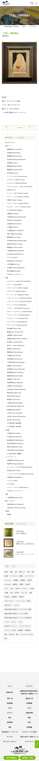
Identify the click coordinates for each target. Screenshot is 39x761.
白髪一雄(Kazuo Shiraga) (14, 234)
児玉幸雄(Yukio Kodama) (14, 359)
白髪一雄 (11, 634)
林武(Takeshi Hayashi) (13, 396)
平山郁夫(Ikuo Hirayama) (14, 436)
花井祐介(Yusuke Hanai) (14, 220)
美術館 (21, 576)
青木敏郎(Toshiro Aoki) (14, 328)
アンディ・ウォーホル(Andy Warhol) (18, 203)
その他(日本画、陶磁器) (14, 453)
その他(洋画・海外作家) (14, 426)
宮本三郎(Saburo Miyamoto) (15, 406)
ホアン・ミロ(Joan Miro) (14, 284)
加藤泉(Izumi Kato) (12, 213)
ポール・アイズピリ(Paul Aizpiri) (17, 305)
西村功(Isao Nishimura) (14, 393)
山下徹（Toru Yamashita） (15, 413)
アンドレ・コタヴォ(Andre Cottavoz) (18, 308)
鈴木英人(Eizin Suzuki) (14, 470)
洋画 (6, 278)
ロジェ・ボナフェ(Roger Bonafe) (17, 325)
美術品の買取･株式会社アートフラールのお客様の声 (18, 617)
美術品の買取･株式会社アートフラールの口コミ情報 (18, 609)
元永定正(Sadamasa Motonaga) (17, 240)
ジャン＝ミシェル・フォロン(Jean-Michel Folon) (20, 186)
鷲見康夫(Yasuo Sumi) (14, 237)
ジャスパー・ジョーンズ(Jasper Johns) (19, 207)
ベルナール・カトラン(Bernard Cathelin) (19, 301)
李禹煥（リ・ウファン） (22, 588)
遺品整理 (16, 580)
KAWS (11, 588)
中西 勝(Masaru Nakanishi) (15, 382)
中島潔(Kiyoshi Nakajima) (14, 477)
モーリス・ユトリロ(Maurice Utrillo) (18, 295)
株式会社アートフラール (11, 626)
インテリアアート (10, 457)
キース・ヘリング (20, 601)
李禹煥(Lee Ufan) (12, 163)
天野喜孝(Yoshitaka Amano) (15, 460)
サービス (7, 622)
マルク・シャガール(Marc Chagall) (17, 288)
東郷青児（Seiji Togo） (14, 379)
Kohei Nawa (8, 584)
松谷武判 (27, 584)
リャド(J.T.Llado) (12, 480)
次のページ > (31, 127)
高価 (17, 634)
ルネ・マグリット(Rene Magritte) (17, 322)
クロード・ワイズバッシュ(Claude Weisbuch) (20, 311)
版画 (33, 572)
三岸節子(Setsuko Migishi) (15, 403)
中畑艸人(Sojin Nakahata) (14, 386)
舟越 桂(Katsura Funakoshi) (15, 504)
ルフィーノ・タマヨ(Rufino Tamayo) (18, 196)
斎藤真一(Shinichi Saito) (14, 365)
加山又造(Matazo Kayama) (15, 443)
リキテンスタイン (9, 601)
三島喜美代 (14, 597)
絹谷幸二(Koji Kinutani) (14, 349)
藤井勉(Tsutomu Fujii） (14, 399)
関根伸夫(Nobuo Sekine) (14, 166)
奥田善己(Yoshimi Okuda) (14, 247)
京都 (31, 592)
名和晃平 (29, 580)
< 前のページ (7, 127)
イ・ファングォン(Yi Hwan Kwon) (17, 176)
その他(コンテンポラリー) (15, 274)
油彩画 (6, 576)
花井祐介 (17, 592)
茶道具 (7, 511)
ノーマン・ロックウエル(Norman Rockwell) (20, 474)
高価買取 (22, 580)
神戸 (6, 638)
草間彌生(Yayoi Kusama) (14, 156)
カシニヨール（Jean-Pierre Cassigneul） (19, 281)
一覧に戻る (19, 127)
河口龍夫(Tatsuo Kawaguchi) (15, 267)
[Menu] (36, 3)
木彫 (28, 572)
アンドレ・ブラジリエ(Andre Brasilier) (18, 315)
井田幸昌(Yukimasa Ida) (14, 224)
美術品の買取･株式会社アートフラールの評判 (16, 613)
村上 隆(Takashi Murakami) (15, 254)
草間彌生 (20, 630)
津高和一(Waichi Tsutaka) (14, 200)
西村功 (29, 601)
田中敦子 (21, 597)
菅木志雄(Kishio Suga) (13, 271)
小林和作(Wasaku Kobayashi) (16, 362)
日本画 (7, 430)
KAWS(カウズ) (11, 190)
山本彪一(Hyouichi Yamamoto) (16, 416)
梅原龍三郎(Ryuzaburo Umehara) (17, 338)
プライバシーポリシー (25, 626)
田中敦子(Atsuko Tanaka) (14, 244)
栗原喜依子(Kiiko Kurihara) (15, 352)
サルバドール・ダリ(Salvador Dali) (17, 318)
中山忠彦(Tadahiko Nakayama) (16, 389)
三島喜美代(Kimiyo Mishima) (15, 250)
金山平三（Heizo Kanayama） (16, 345)
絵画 (6, 634)
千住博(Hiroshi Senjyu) (14, 433)
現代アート (8, 146)
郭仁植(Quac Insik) (12, 173)
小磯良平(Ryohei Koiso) (14, 355)
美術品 (6, 572)
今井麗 (6, 592)
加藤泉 (21, 584)
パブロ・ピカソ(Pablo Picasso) (16, 291)
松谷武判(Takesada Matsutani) (16, 159)
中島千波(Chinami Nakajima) (15, 450)
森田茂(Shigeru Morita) (14, 409)
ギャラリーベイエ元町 (10, 630)
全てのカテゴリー (10, 142)
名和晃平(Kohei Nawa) (13, 153)
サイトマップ (29, 741)
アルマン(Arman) (12, 257)
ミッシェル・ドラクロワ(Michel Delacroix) (19, 467)
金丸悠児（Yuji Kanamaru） (15, 342)
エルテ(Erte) (10, 484)
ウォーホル (24, 592)
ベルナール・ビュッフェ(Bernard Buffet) (19, 298)
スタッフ (13, 622)
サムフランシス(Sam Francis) (16, 180)
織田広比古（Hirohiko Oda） (15, 332)
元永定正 (7, 597)
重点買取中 (28, 630)
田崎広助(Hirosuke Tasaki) (15, 376)
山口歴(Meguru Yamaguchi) (15, 230)
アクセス (20, 622)
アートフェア (13, 576)
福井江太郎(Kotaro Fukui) (14, 447)
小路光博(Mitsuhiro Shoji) (14, 497)
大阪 (11, 592)
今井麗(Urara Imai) (12, 227)
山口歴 (32, 588)
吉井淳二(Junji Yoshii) (13, 420)
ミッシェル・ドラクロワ (26, 634)
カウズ (6, 588)
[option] (19, 63)
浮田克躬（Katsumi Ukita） (15, 335)
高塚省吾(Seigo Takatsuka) (15, 372)
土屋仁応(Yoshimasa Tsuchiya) (16, 507)
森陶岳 (9, 514)
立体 (16, 572)
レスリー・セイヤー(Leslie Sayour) (17, 487)
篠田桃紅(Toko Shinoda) (14, 149)
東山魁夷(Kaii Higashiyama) (15, 440)
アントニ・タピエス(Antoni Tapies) (17, 193)
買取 (11, 572)
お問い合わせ (8, 605)
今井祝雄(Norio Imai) (13, 264)
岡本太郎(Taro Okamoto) (14, 261)
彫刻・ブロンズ (9, 501)
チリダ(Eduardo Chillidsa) (14, 210)
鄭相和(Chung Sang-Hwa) (14, 169)
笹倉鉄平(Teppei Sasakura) (15, 464)
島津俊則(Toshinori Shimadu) (16, 369)
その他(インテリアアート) (15, 491)
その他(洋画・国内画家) (14, 423)
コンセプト (16, 605)
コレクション (8, 580)
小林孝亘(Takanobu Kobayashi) (16, 217)
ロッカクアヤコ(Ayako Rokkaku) (17, 183)
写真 (6, 494)
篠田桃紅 (15, 584)
